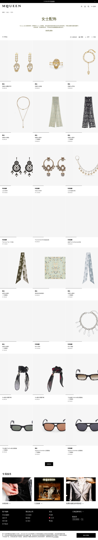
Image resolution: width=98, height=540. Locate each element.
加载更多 (49, 464)
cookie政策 (55, 536)
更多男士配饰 (49, 30)
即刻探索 (52, 1)
